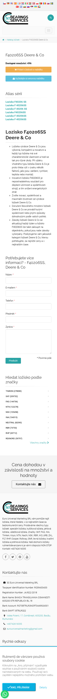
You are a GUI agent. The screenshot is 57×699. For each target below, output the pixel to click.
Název (9, 274)
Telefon (9, 300)
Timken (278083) (14, 391)
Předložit (13, 360)
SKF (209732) (12, 396)
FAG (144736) (12, 401)
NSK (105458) (12, 412)
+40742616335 (14, 624)
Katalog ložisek (13, 40)
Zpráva (9, 326)
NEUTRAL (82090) (14, 422)
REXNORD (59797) (14, 438)
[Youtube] (27, 557)
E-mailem (10, 287)
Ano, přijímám (19, 687)
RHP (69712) (11, 433)
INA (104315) (12, 417)
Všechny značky (38, 442)
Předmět (10, 313)
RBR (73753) (11, 428)
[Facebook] (5, 557)
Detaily (43, 687)
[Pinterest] (20, 557)
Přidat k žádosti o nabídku (30, 69)
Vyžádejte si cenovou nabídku (29, 78)
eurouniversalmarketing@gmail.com (24, 629)
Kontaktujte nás (26, 484)
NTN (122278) (12, 407)
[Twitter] (13, 557)
